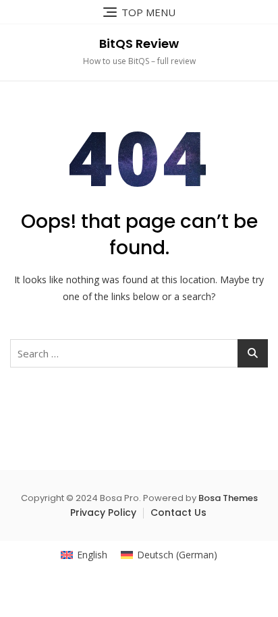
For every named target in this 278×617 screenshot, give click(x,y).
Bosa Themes (228, 498)
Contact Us (178, 512)
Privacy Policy (103, 512)
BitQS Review (139, 43)
